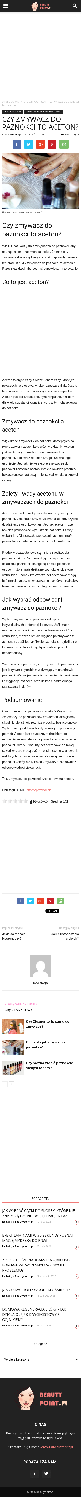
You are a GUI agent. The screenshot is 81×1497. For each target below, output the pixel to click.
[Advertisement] (40, 54)
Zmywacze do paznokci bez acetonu (43, 111)
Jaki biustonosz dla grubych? (65, 936)
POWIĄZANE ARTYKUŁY (21, 1004)
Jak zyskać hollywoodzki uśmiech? (36, 1289)
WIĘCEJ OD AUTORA (19, 1010)
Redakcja (16, 134)
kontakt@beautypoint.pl (56, 1447)
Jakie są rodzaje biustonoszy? (13, 936)
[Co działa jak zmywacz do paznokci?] (13, 1047)
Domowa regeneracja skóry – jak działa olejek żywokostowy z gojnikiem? (34, 1314)
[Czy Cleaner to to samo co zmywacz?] (13, 1026)
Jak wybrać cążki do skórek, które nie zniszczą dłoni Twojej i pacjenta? (38, 1213)
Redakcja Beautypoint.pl (17, 1221)
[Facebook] (34, 1474)
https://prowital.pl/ (38, 790)
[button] (75, 6)
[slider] (15, 801)
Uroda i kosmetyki (12, 111)
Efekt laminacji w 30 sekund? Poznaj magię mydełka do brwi (37, 1238)
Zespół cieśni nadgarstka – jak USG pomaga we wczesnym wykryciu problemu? (36, 1265)
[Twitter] (46, 1474)
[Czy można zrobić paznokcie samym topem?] (13, 1068)
